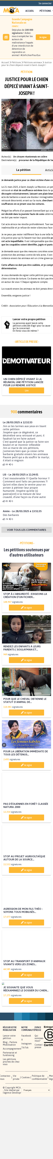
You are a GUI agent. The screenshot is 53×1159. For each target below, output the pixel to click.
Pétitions (16, 62)
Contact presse (39, 1072)
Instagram (26, 1070)
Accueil (29, 10)
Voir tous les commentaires (26, 530)
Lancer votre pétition (9, 1063)
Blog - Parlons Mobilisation (10, 1070)
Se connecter (45, 3)
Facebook (26, 1062)
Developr (16, 1119)
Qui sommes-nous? (39, 1065)
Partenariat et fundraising (10, 1080)
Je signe (42, 37)
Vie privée (16, 1104)
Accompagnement (12, 1075)
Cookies (25, 1104)
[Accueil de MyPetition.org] (11, 10)
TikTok (25, 1074)
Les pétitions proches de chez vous (11, 1088)
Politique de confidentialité (39, 1104)
